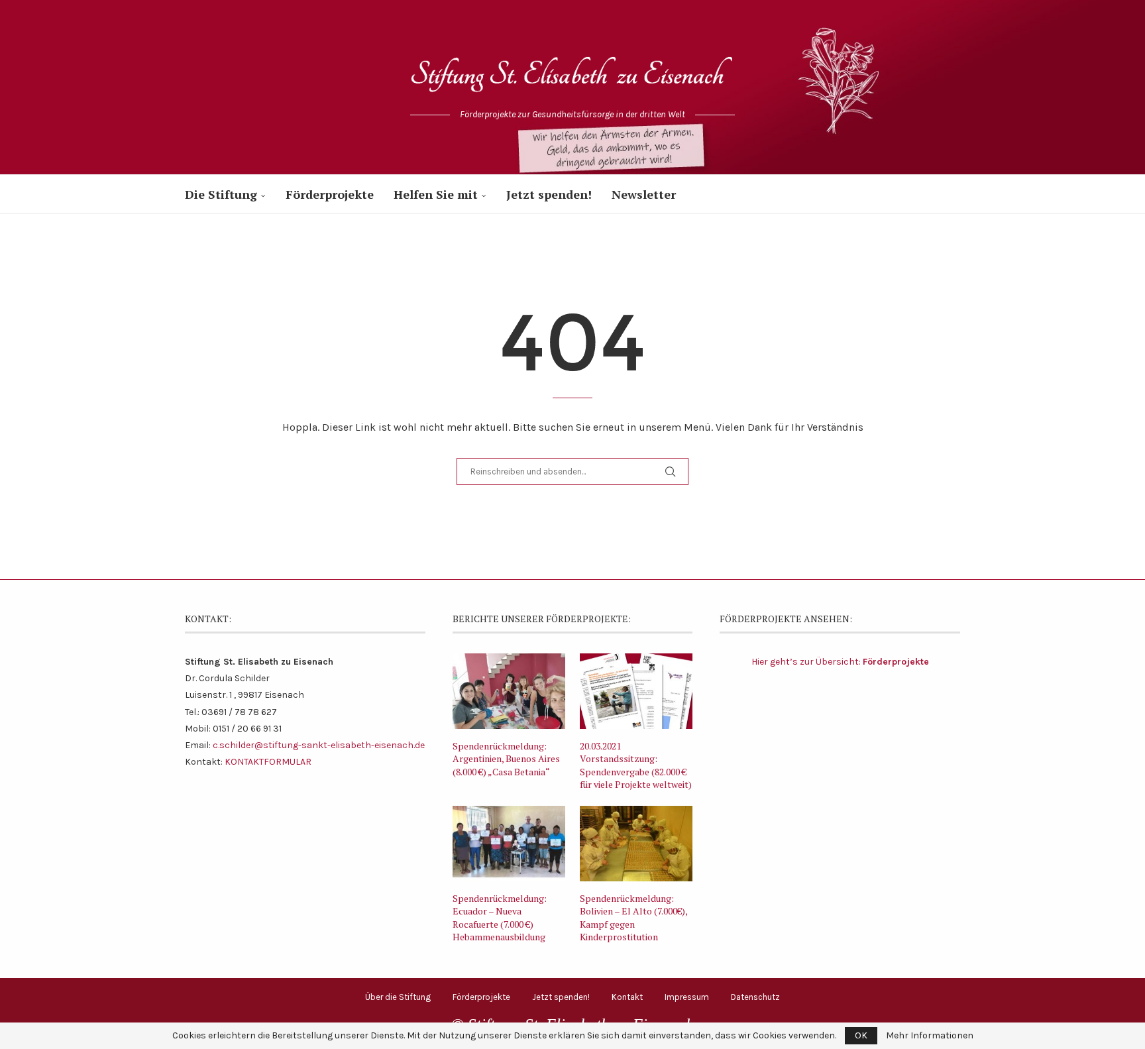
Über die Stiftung (398, 997)
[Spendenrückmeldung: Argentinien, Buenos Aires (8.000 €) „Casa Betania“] (509, 691)
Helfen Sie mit (436, 194)
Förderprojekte (330, 194)
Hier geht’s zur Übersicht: (840, 661)
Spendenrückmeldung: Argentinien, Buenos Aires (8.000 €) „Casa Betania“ (506, 759)
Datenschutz (755, 997)
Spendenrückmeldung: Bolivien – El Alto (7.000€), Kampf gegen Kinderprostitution (633, 918)
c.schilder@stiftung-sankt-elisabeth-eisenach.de (319, 745)
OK (861, 1035)
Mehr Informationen (929, 1035)
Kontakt (627, 997)
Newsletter (644, 194)
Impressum (687, 997)
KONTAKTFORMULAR (268, 761)
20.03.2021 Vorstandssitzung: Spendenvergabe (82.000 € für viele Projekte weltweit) (636, 765)
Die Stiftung (221, 194)
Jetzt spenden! (549, 194)
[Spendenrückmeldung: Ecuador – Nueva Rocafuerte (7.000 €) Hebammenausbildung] (509, 843)
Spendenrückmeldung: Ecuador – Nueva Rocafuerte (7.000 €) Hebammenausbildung (500, 918)
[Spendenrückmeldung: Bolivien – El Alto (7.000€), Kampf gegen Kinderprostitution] (636, 843)
